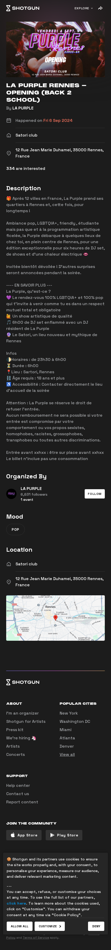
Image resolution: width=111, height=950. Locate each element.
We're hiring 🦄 (21, 738)
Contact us (17, 793)
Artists (13, 746)
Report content (22, 802)
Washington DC (75, 721)
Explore (82, 8)
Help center (18, 785)
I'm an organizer (22, 713)
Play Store (67, 835)
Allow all (19, 926)
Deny (96, 926)
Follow (95, 494)
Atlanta (67, 738)
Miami (66, 729)
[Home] (22, 8)
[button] (95, 493)
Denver (67, 746)
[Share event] (100, 8)
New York (69, 713)
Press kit (14, 729)
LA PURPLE (23, 108)
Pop (15, 529)
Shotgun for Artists (25, 721)
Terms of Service (36, 938)
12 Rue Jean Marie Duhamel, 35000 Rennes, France (59, 582)
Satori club (26, 564)
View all (67, 754)
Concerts (15, 754)
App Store (27, 835)
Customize (48, 926)
